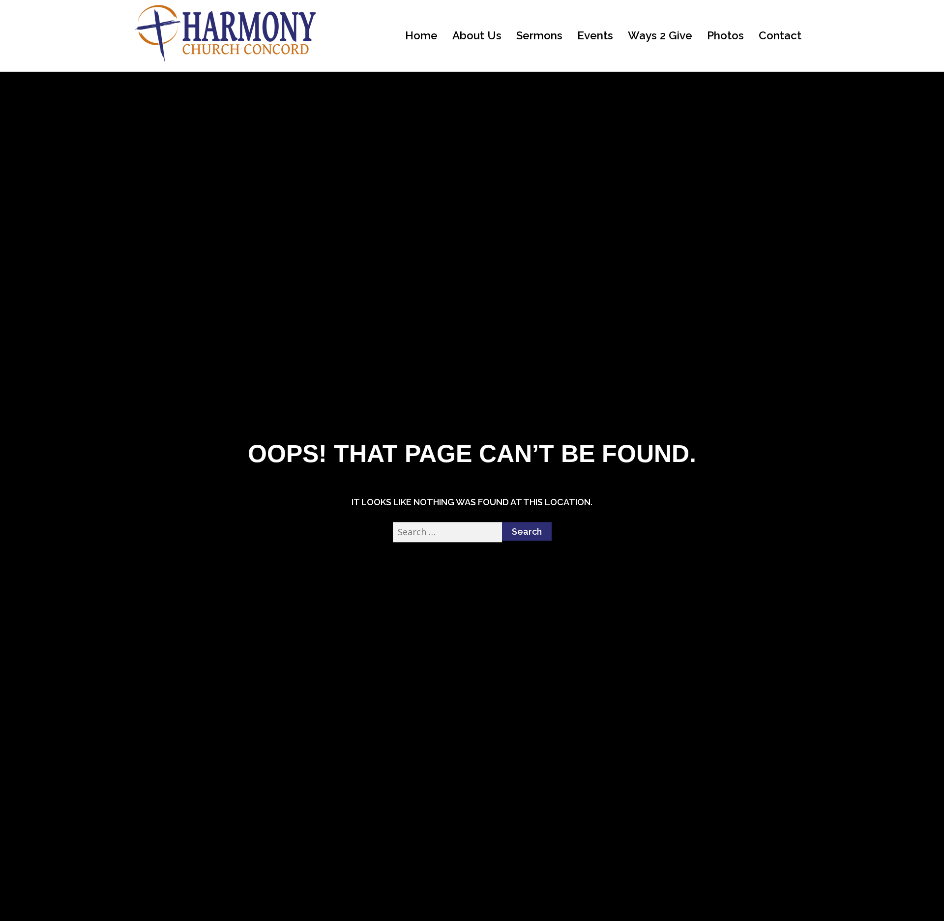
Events (595, 35)
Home (421, 35)
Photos (725, 35)
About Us (477, 35)
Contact (780, 35)
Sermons (539, 35)
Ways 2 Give (660, 35)
